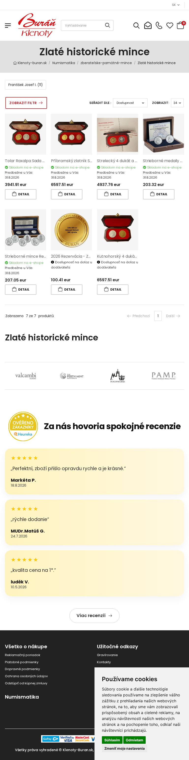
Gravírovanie (107, 655)
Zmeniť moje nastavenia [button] (124, 748)
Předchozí (141, 315)
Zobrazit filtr (23, 102)
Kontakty (104, 662)
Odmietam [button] (134, 740)
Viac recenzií (91, 615)
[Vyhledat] (108, 25)
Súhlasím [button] (112, 740)
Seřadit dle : (100, 102)
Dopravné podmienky (22, 669)
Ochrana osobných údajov (26, 676)
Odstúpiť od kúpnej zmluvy (26, 683)
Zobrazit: (160, 102)
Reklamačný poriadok (22, 655)
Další (170, 315)
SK (173, 5)
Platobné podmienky (21, 662)
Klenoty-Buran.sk (78, 749)
